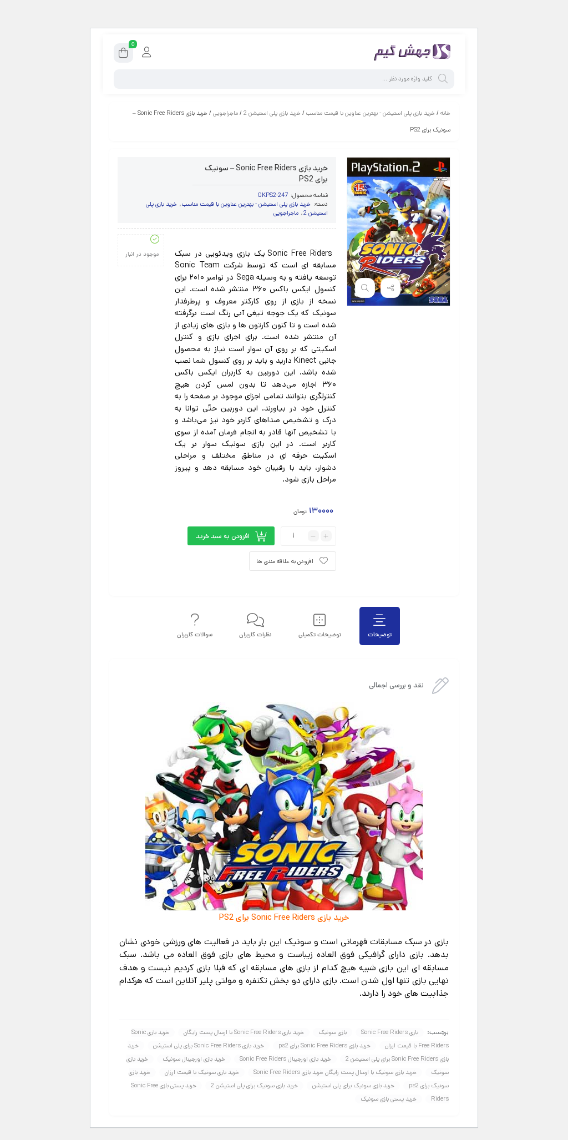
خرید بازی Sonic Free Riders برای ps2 (324, 1045)
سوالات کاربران (194, 635)
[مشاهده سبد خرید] (123, 55)
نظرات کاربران (255, 635)
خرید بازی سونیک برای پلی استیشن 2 (254, 1085)
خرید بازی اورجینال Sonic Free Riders (285, 1059)
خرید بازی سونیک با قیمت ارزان (202, 1072)
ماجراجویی (225, 113)
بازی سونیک (332, 1032)
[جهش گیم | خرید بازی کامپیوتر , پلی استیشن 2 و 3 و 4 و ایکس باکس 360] (409, 53)
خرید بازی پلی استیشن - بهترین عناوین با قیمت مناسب (370, 113)
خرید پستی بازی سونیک (389, 1099)
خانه (445, 113)
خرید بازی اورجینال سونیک (194, 1059)
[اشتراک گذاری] (390, 288)
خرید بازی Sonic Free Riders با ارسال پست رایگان (244, 1032)
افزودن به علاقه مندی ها (284, 561)
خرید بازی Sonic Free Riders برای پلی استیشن (208, 1045)
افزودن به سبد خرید (223, 536)
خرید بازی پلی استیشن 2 (272, 113)
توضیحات (380, 635)
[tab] (379, 626)
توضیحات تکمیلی (319, 635)
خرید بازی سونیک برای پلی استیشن (353, 1085)
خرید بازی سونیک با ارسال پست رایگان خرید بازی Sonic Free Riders (335, 1072)
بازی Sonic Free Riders (389, 1032)
